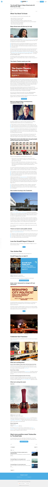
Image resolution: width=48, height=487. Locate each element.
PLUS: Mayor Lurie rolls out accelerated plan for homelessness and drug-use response (20, 454)
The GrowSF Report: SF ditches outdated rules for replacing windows (18, 453)
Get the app (27, 483)
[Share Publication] (39, 1)
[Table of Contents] (0, 243)
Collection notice (28, 481)
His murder (12, 128)
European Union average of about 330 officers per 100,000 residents (22, 52)
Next (35, 447)
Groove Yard (26, 368)
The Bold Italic (14, 340)
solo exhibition (27, 417)
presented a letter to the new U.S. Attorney (28, 39)
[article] (24, 455)
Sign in (46, 1)
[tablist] (12, 450)
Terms (25, 481)
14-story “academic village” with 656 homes (19, 212)
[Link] (9, 13)
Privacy (23, 481)
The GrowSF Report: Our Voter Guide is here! (18, 464)
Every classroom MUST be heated (18, 231)
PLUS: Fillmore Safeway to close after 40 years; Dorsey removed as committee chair (20, 466)
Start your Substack (22, 483)
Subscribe (41, 1)
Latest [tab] (13, 450)
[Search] (37, 1)
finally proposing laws (23, 177)
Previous (13, 447)
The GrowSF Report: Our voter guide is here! (18, 459)
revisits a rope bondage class (26, 379)
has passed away (27, 371)
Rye (17, 429)
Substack (20, 485)
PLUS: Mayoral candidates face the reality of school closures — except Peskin (20, 460)
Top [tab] (11, 450)
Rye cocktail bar (15, 426)
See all (12, 470)
